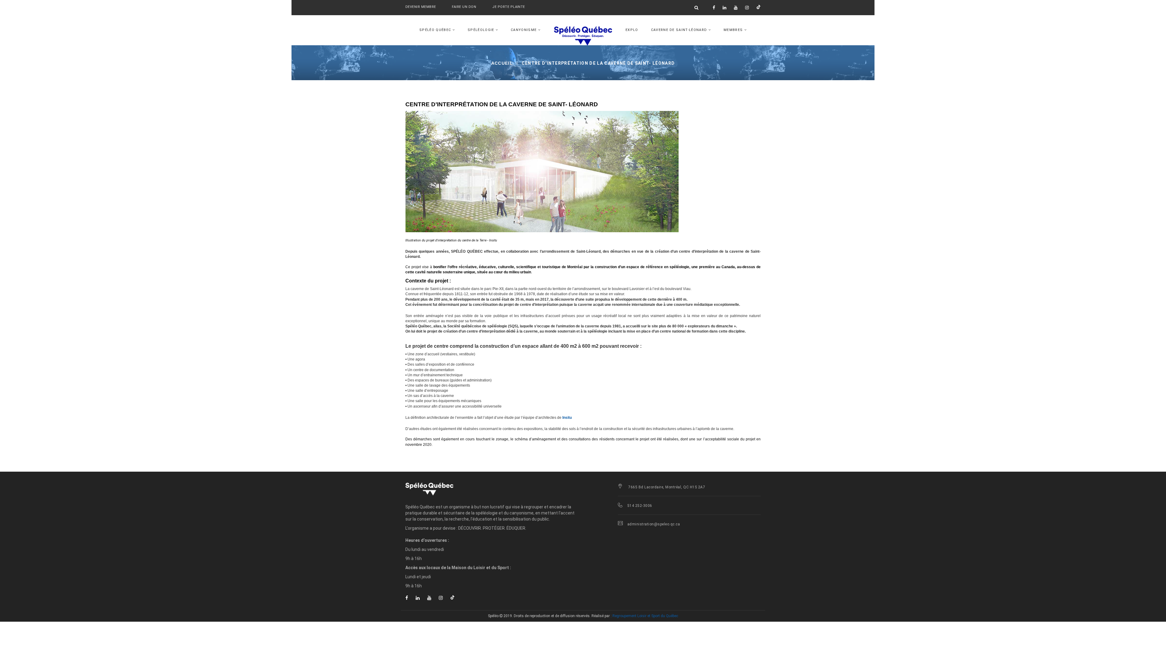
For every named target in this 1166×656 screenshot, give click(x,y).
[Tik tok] (758, 7)
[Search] (696, 7)
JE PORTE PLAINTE (508, 7)
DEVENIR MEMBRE (420, 7)
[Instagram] (747, 7)
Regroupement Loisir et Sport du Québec (645, 616)
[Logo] (458, 488)
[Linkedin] (724, 7)
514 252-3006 (639, 506)
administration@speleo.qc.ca (653, 524)
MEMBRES (734, 30)
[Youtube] (736, 7)
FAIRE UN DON (464, 7)
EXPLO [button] (632, 30)
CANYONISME (524, 30)
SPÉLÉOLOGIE (482, 30)
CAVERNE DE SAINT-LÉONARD (679, 30)
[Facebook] (714, 7)
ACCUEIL (502, 63)
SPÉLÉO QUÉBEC (435, 30)
